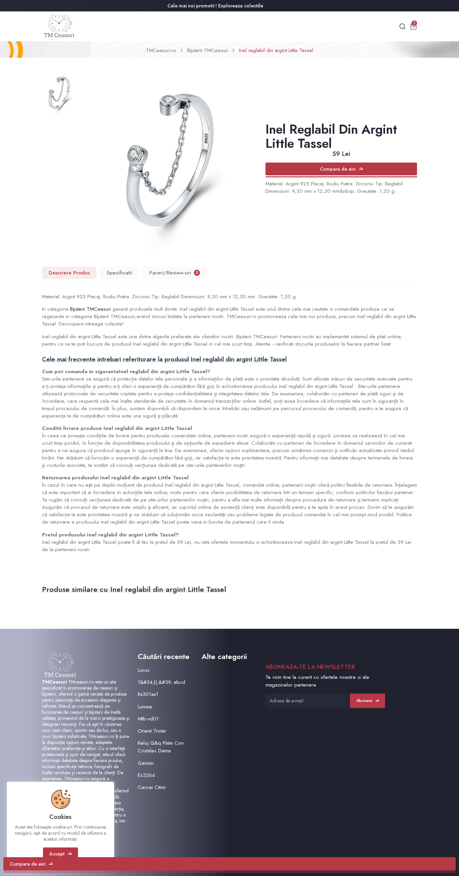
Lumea (145, 706)
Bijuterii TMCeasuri (207, 50)
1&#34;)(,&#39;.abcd (161, 682)
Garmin (146, 763)
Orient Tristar (152, 731)
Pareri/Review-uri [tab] (173, 272)
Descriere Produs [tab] (69, 272)
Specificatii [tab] (119, 272)
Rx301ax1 (148, 694)
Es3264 (146, 775)
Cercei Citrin (152, 787)
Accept (57, 853)
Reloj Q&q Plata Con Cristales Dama (161, 746)
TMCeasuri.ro (161, 50)
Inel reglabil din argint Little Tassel (276, 50)
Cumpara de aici (338, 169)
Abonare (364, 701)
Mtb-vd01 (148, 718)
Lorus (144, 670)
